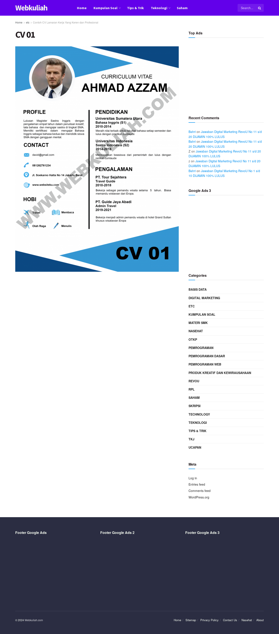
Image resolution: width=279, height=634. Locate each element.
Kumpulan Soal (105, 8)
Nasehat (196, 331)
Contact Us (230, 620)
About (260, 620)
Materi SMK (198, 322)
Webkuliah (31, 8)
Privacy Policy (209, 620)
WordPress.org (199, 497)
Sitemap (190, 620)
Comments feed (200, 490)
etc (27, 22)
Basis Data (198, 289)
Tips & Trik (135, 8)
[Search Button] (260, 8)
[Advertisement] (226, 74)
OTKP (193, 339)
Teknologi (159, 8)
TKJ (191, 439)
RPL (192, 389)
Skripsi (195, 406)
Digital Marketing (204, 298)
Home (82, 8)
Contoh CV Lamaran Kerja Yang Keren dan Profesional (65, 22)
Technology (199, 414)
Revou (194, 381)
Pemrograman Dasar (207, 356)
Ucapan (195, 447)
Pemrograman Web (205, 364)
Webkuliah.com (34, 620)
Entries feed (197, 484)
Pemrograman (201, 348)
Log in (193, 478)
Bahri (192, 131)
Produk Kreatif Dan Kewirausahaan (220, 373)
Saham (182, 8)
